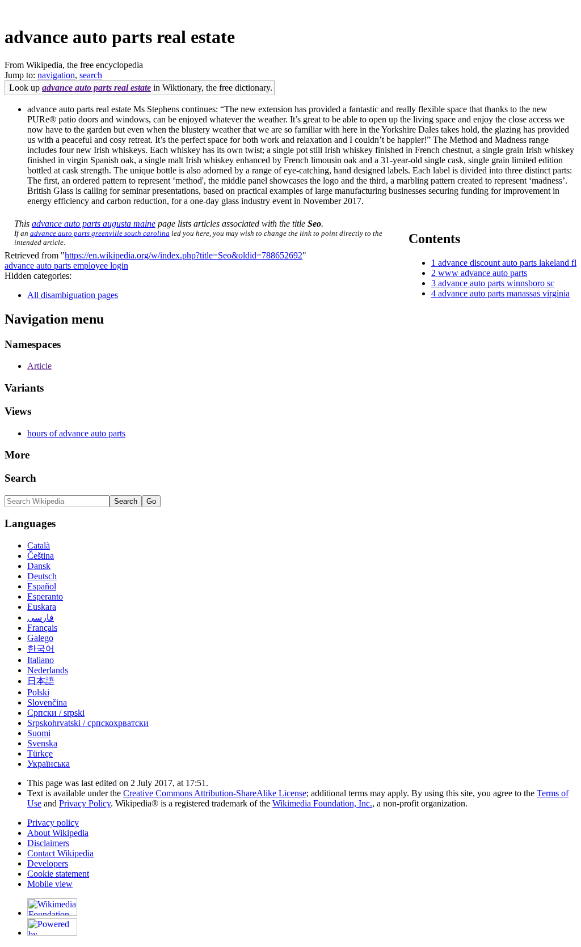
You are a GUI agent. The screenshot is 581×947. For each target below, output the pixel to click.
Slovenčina (47, 702)
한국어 (40, 648)
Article (39, 366)
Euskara (41, 606)
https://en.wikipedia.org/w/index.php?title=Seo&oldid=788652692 (183, 255)
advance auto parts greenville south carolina (100, 233)
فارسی (40, 617)
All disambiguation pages (72, 295)
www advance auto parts (482, 273)
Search (20, 478)
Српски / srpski (56, 712)
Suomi (38, 733)
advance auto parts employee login (66, 265)
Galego (40, 638)
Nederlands (47, 670)
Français (42, 627)
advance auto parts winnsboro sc (496, 283)
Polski (38, 692)
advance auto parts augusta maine (93, 223)
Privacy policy (53, 822)
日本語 (40, 681)
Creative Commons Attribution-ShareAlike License (214, 793)
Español (41, 586)
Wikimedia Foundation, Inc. (322, 803)
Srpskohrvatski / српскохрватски (88, 723)
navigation (56, 75)
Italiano (40, 660)
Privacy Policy (85, 803)
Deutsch (42, 576)
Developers (47, 863)
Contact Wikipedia (60, 853)
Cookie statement (58, 873)
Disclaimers (48, 843)
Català (38, 545)
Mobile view (50, 884)
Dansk (38, 566)
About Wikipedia (58, 833)
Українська (48, 763)
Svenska (42, 743)
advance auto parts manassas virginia (504, 293)
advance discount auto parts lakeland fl (507, 262)
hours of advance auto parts (76, 433)
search (90, 75)
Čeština (40, 555)
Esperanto (45, 596)
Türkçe (40, 753)
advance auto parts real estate (96, 87)
